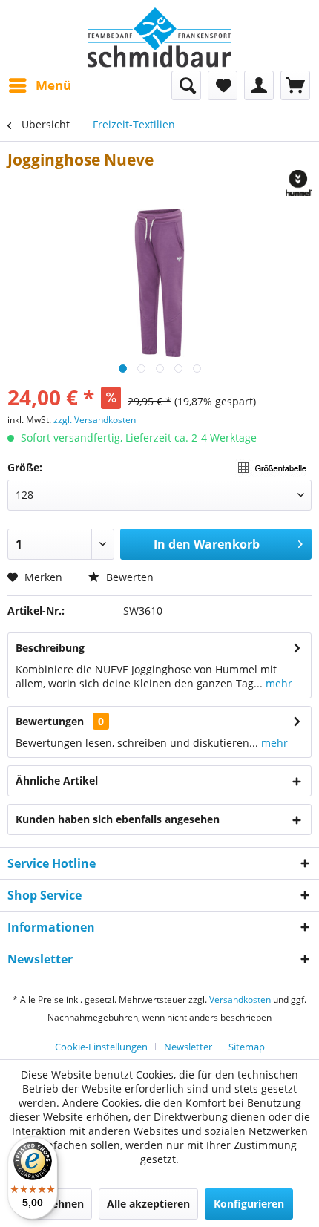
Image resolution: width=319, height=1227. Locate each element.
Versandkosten (240, 999)
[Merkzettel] (222, 85)
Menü (53, 85)
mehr (277, 683)
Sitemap (246, 1046)
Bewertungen (50, 721)
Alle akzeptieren (148, 1204)
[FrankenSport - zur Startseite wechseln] (159, 37)
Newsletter (188, 1046)
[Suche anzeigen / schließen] (186, 85)
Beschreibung (50, 648)
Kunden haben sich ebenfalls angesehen (118, 819)
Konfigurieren (249, 1204)
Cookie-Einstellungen (101, 1046)
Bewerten (128, 577)
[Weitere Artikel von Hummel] (299, 183)
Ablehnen (59, 1204)
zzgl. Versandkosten (94, 419)
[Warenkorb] (295, 85)
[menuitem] (39, 85)
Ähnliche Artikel (57, 780)
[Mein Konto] (259, 85)
